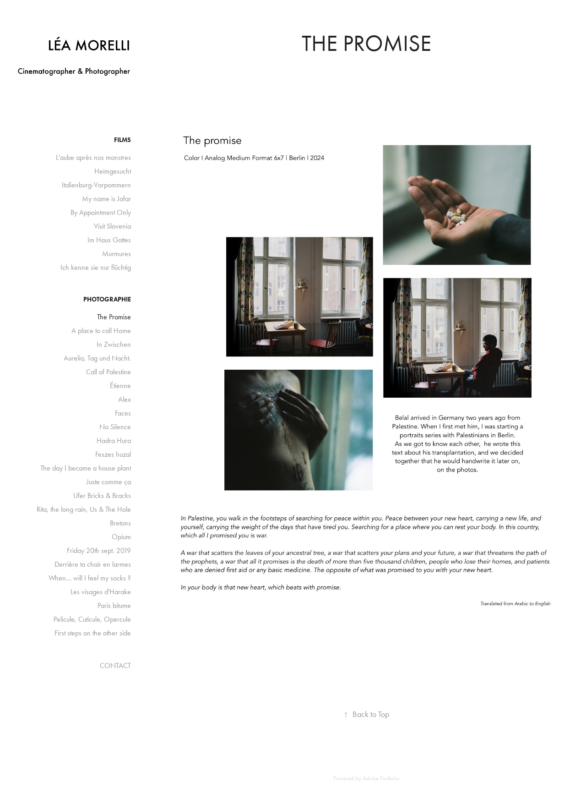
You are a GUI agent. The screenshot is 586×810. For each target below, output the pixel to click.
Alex (124, 399)
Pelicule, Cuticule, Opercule (92, 619)
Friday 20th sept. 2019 (99, 550)
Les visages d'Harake (101, 591)
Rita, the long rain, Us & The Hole (84, 509)
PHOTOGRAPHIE (107, 299)
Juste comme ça (109, 481)
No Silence (115, 426)
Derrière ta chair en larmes (92, 564)
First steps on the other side (92, 633)
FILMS (122, 140)
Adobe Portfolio (381, 778)
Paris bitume (114, 605)
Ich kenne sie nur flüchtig (95, 267)
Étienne (120, 385)
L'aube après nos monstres (93, 157)
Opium (121, 536)
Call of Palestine (108, 371)
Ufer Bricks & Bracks (102, 495)
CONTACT (115, 665)
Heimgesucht (112, 171)
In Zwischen (114, 344)
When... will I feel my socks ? (90, 578)
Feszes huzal (113, 454)
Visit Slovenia (112, 226)
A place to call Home (101, 330)
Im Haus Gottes (109, 239)
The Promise (114, 316)
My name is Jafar (106, 198)
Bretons (120, 523)
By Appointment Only (101, 212)
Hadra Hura (114, 440)
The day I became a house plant (85, 468)
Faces (123, 413)
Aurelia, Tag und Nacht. (97, 358)
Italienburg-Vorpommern (96, 185)
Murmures (116, 253)
